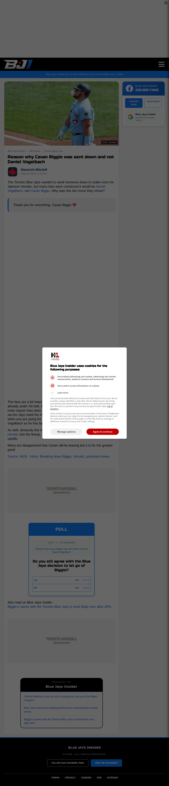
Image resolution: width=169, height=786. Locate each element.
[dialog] (84, 393)
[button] (84, 393)
